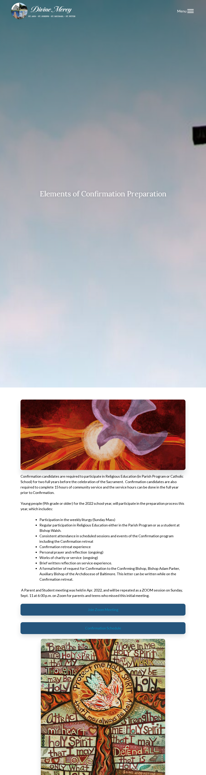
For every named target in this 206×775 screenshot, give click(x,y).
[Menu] (190, 11)
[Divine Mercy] (43, 11)
